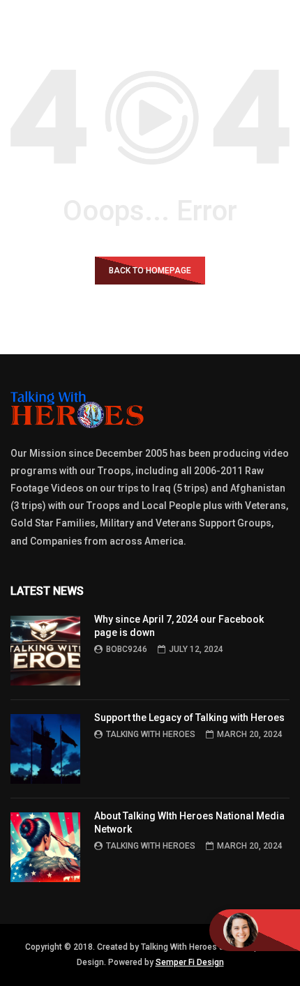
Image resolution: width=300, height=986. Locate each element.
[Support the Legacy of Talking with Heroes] (45, 749)
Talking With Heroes (150, 734)
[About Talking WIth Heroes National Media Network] (45, 847)
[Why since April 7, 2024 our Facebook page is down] (45, 650)
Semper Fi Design (190, 962)
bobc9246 (126, 649)
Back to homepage (150, 270)
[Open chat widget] (254, 930)
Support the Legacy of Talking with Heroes (189, 717)
